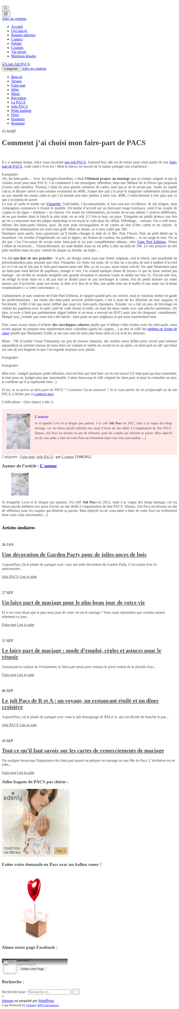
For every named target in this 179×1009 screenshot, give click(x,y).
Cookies (17, 48)
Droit (15, 115)
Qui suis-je (19, 31)
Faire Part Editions (151, 242)
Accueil (17, 27)
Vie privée (18, 52)
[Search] (5, 8)
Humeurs (18, 119)
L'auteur (68, 457)
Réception (18, 98)
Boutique (18, 123)
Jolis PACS (19, 106)
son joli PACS (75, 162)
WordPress (46, 1001)
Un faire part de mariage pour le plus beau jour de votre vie (73, 602)
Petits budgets (21, 111)
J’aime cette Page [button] (32, 969)
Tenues (16, 81)
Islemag (7, 1001)
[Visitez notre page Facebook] (10, 967)
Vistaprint (53, 204)
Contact (17, 39)
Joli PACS (26, 963)
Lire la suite (28, 577)
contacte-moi (43, 394)
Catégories (11, 68)
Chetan (30, 1005)
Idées (15, 90)
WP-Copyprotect (48, 1005)
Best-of (16, 77)
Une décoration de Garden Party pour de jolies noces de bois (74, 554)
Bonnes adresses (23, 35)
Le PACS (18, 102)
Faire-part (18, 85)
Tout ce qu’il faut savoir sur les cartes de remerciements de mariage (83, 750)
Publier (16, 43)
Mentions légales (23, 56)
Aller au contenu (14, 19)
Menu (15, 94)
